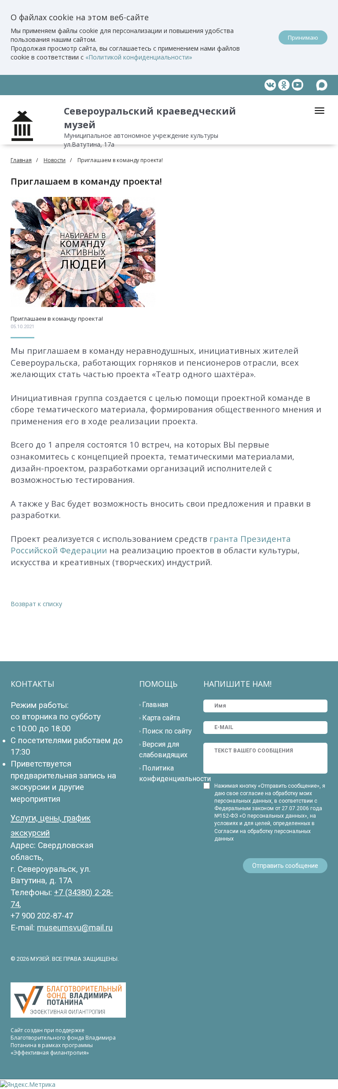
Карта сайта (161, 718)
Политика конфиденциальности (175, 773)
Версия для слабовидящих (163, 749)
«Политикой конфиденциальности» (138, 57)
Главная (21, 160)
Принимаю (303, 37)
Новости (55, 160)
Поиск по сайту (167, 731)
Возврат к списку (36, 604)
